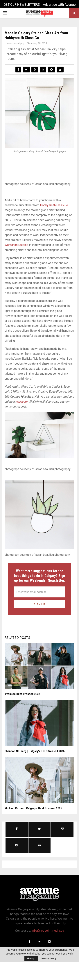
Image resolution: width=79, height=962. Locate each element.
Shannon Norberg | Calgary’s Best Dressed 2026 (34, 751)
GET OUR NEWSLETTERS (21, 4)
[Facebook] (30, 941)
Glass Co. (62, 205)
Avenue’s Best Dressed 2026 (22, 694)
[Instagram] (49, 941)
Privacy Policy (48, 958)
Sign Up (39, 604)
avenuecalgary (16, 43)
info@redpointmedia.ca (48, 930)
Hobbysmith (48, 205)
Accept (31, 958)
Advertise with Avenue (59, 4)
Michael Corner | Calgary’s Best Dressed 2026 (33, 808)
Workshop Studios (16, 245)
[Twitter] (39, 941)
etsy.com (22, 401)
